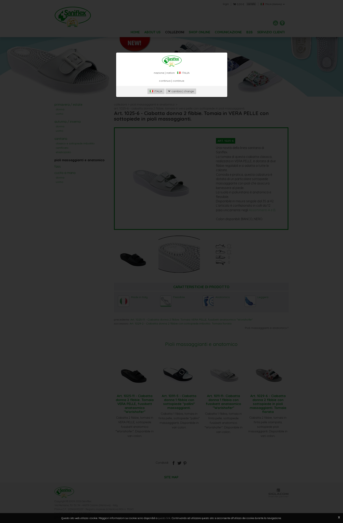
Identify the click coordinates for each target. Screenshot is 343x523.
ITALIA (158, 91)
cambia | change (182, 91)
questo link (164, 518)
